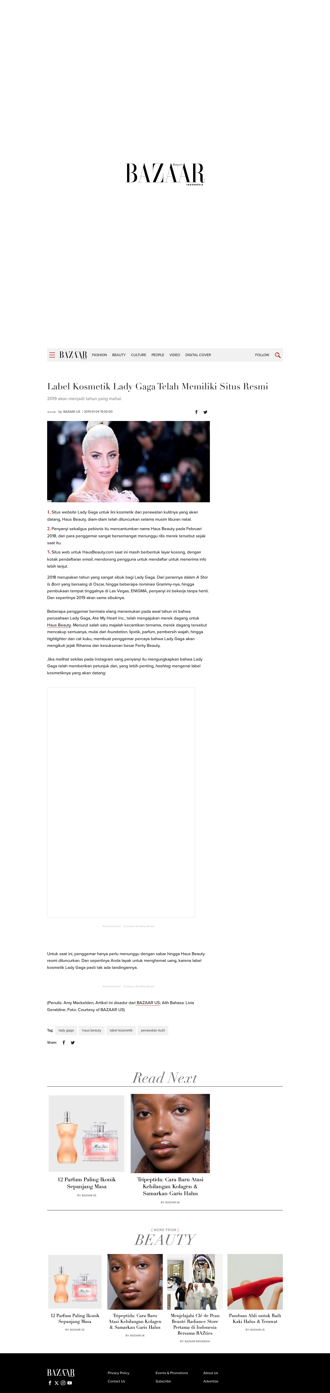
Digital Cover (198, 355)
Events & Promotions (172, 1373)
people (158, 355)
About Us (210, 1373)
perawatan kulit (153, 1030)
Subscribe (163, 1381)
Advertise (210, 1381)
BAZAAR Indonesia (197, 1341)
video (174, 355)
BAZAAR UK (172, 1202)
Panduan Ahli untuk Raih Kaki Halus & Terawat (255, 1319)
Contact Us (116, 1381)
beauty (119, 355)
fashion (99, 355)
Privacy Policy (118, 1373)
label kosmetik (121, 1030)
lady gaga (66, 1030)
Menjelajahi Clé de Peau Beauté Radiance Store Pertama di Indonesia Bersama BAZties (195, 1325)
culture (138, 355)
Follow (262, 355)
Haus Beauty (59, 625)
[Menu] (52, 355)
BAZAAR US (71, 412)
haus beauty (91, 1030)
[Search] (278, 355)
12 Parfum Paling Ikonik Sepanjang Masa (86, 1183)
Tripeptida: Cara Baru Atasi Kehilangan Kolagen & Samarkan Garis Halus (170, 1187)
